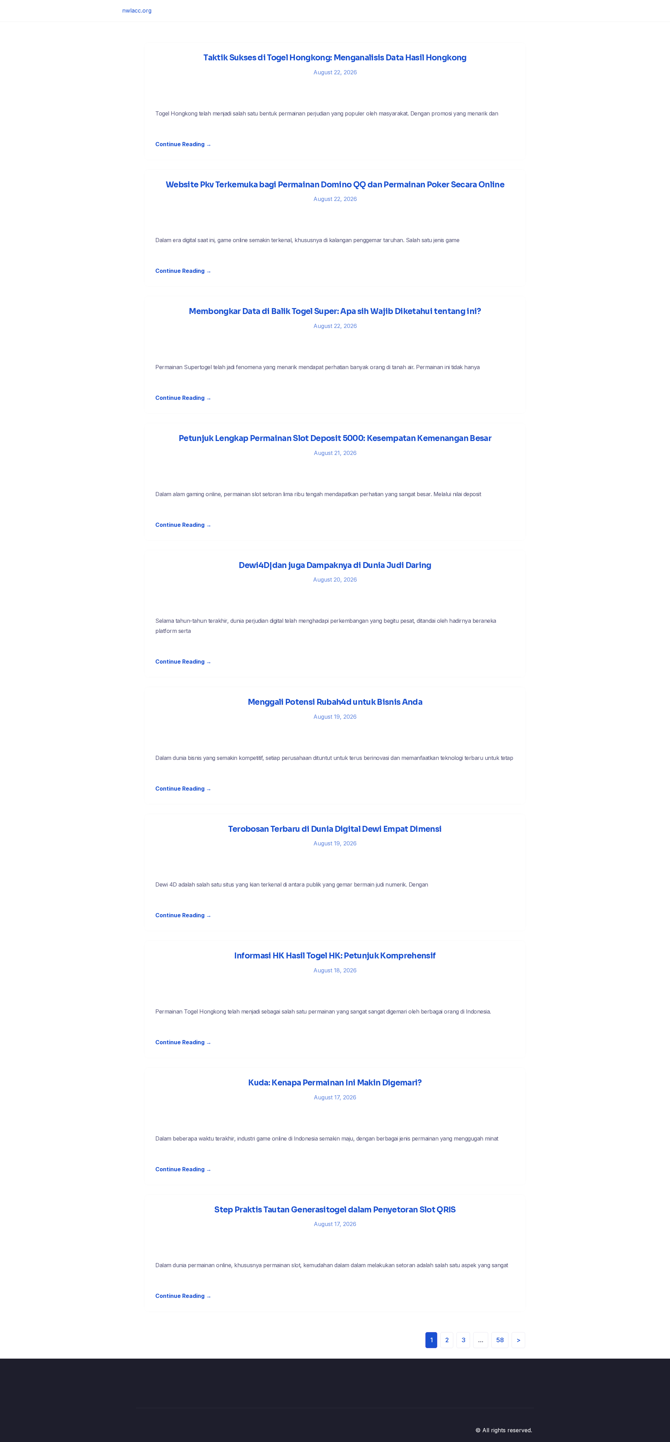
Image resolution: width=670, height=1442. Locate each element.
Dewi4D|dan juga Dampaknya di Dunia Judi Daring (335, 565)
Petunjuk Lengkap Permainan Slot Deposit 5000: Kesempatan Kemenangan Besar (335, 438)
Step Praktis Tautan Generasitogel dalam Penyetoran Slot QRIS (334, 1210)
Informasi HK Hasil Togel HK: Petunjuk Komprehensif (335, 956)
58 (500, 1340)
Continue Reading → (183, 144)
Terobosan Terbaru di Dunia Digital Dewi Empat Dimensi (334, 829)
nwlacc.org (136, 10)
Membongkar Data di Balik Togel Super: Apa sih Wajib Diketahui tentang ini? (335, 311)
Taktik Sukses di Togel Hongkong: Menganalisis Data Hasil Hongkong (334, 57)
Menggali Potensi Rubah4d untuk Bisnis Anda (335, 702)
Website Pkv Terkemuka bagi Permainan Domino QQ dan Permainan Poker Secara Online (335, 184)
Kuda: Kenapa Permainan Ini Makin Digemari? (335, 1083)
